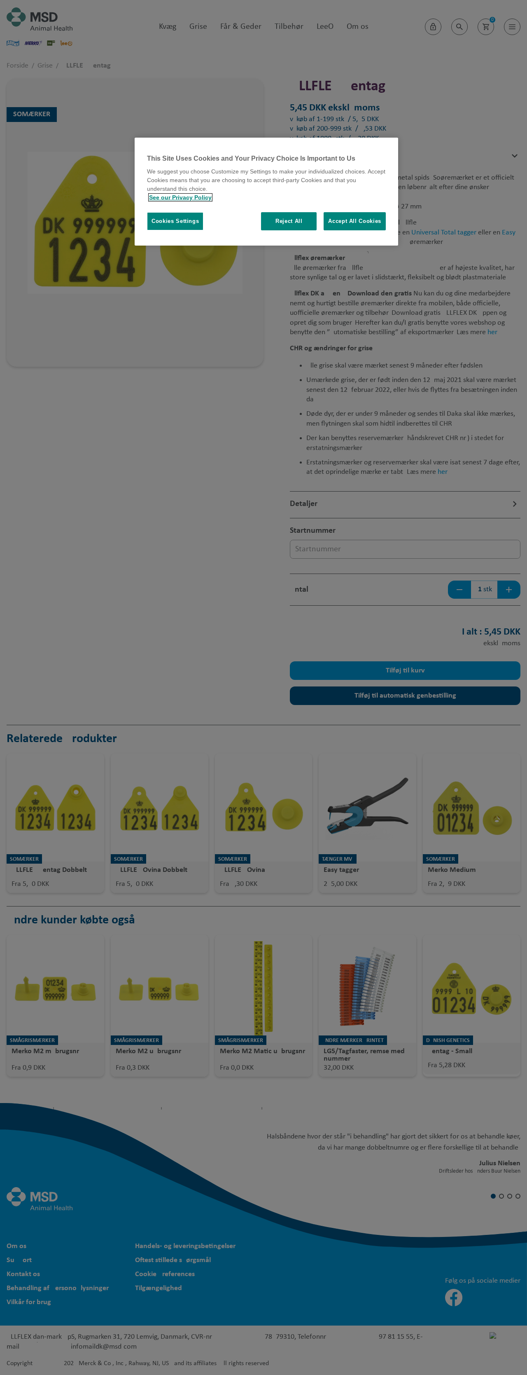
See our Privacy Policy (180, 197)
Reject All (289, 221)
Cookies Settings (175, 221)
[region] (266, 192)
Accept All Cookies (354, 221)
